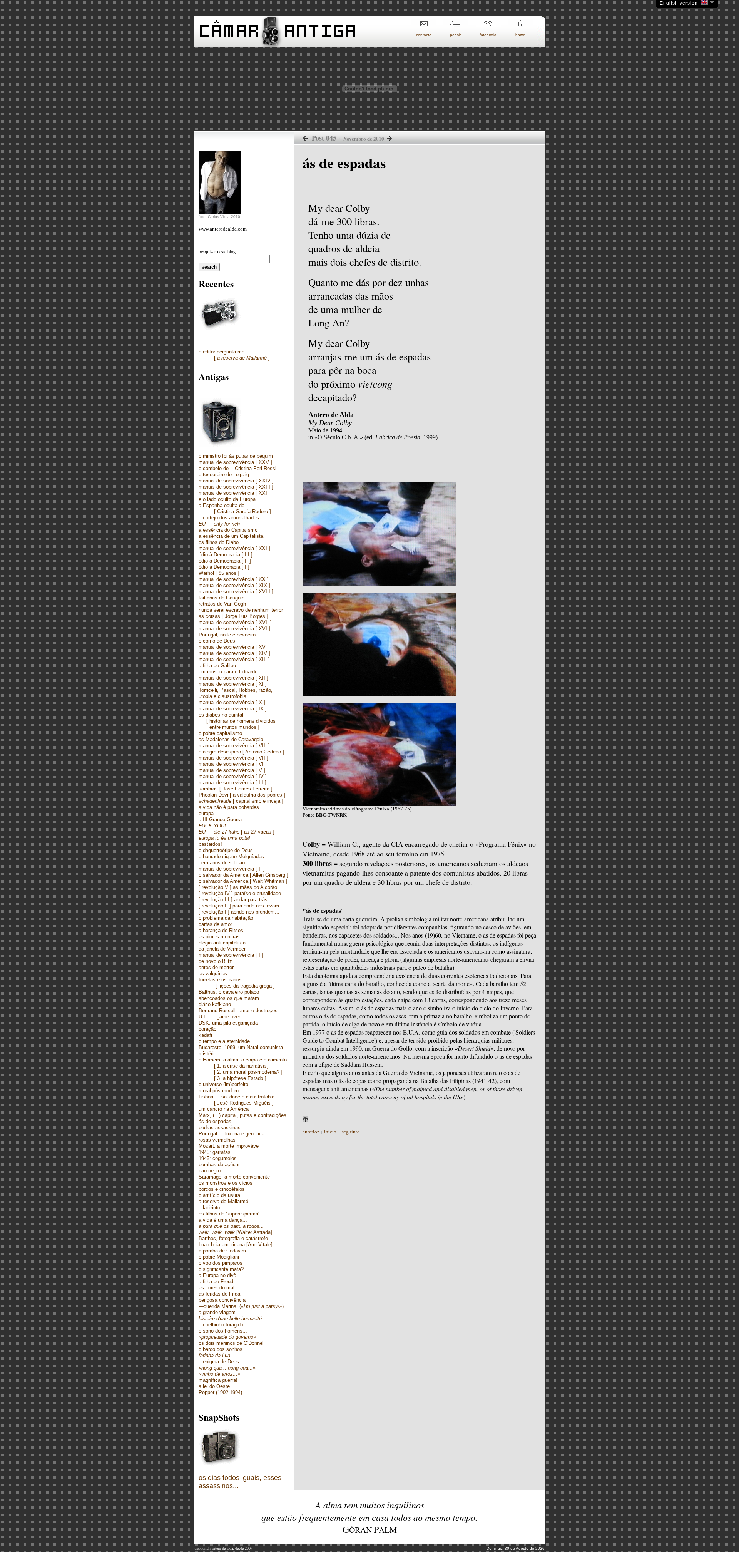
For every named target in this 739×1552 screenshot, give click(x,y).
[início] (277, 44)
